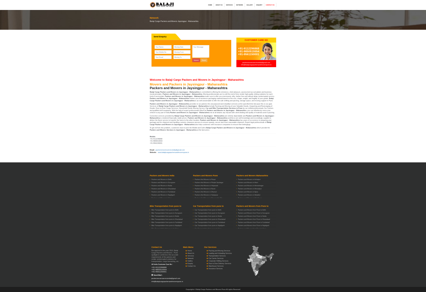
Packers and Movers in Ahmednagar (250, 185)
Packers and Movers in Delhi (161, 179)
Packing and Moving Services (219, 251)
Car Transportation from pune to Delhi (208, 210)
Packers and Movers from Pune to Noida (252, 216)
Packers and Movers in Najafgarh (163, 195)
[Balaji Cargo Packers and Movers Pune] (162, 5)
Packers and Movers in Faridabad (163, 192)
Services (229, 5)
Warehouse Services (216, 266)
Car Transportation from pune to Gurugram (210, 213)
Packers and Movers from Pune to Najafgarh (253, 225)
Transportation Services (217, 256)
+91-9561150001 (248, 54)
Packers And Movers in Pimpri (205, 179)
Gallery (250, 5)
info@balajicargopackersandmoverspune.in (256, 65)
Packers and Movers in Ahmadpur (250, 189)
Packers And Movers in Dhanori (206, 192)
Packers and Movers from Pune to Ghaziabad (254, 219)
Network (239, 5)
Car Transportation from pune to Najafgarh (210, 225)
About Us (219, 5)
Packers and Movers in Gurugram (163, 182)
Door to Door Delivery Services (220, 263)
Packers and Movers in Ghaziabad (163, 189)
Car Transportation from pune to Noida (208, 216)
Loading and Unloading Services (220, 253)
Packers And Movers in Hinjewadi (206, 185)
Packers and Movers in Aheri (248, 182)
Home (210, 5)
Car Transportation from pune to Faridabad (210, 222)
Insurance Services (216, 268)
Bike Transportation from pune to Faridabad (166, 222)
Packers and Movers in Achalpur (249, 179)
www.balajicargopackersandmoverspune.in (173, 152)
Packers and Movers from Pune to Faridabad (254, 222)
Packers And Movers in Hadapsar (206, 195)
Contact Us (270, 5)
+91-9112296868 (248, 48)
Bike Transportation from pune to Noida (165, 216)
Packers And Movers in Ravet (205, 189)
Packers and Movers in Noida (161, 185)
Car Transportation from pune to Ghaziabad (210, 219)
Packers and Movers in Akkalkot (249, 195)
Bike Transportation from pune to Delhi (164, 210)
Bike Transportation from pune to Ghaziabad (167, 219)
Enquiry (259, 5)
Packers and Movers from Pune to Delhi (252, 210)
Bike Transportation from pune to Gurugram (166, 213)
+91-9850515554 (248, 51)
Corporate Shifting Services (218, 261)
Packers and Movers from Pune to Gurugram (254, 213)
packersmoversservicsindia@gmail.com (256, 62)
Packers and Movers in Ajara (248, 192)
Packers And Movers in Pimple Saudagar (209, 182)
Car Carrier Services (216, 258)
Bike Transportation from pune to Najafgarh (166, 225)
